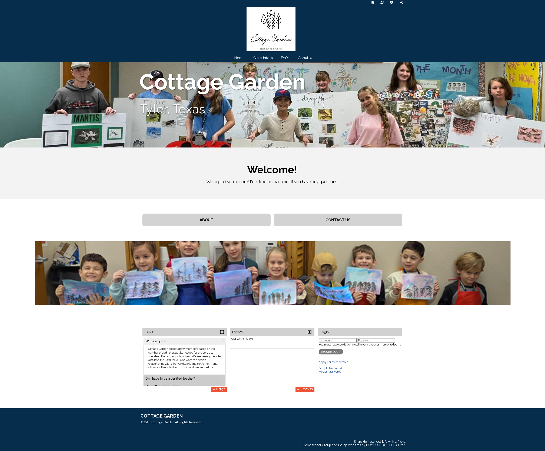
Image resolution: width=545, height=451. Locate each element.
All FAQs (219, 389)
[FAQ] (392, 2)
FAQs (285, 58)
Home (239, 58)
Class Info (263, 58)
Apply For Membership (333, 362)
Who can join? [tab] (155, 341)
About (305, 58)
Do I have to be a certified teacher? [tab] (170, 378)
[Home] (373, 2)
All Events (305, 389)
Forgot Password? (330, 371)
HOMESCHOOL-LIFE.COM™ (386, 445)
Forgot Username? (330, 368)
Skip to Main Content (221, 422)
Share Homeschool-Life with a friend (380, 441)
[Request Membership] (382, 2)
